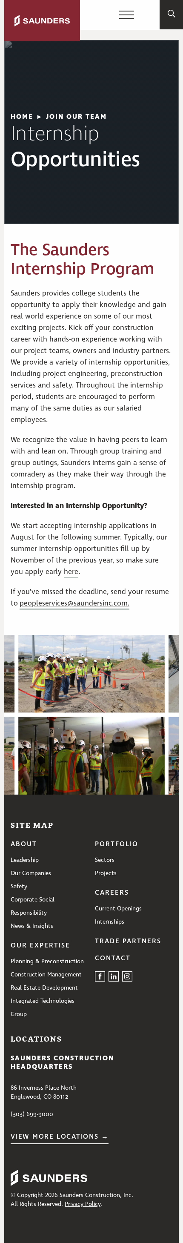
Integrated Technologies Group (42, 1007)
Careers (112, 893)
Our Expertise (40, 946)
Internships (109, 922)
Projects (106, 873)
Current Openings (118, 909)
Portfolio (116, 844)
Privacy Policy (82, 1204)
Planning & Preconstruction (47, 961)
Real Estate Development (44, 988)
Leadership (25, 860)
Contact (113, 958)
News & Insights (32, 926)
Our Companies (31, 873)
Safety (19, 886)
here (71, 572)
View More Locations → (60, 1136)
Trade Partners (128, 941)
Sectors (104, 860)
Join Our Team (76, 116)
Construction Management (46, 975)
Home (22, 116)
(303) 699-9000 (32, 1114)
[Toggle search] (171, 15)
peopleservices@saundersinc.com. (74, 604)
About (24, 844)
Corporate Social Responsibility (32, 906)
